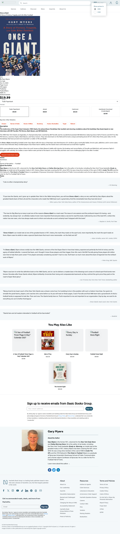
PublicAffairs (4, 91)
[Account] (110, 3)
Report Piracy (104, 503)
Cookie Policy (104, 491)
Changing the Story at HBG (68, 503)
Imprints (52, 9)
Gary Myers (6, 79)
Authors (23, 9)
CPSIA (102, 509)
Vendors (82, 510)
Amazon (4, 124)
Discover (33, 9)
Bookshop (40, 124)
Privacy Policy (104, 487)
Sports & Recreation (6, 163)
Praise (2, 176)
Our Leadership (65, 487)
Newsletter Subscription (67, 494)
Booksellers (83, 517)
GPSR (101, 512)
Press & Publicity (65, 516)
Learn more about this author (58, 463)
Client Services (84, 487)
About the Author (6, 165)
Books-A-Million (28, 124)
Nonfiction (3, 159)
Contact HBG (84, 504)
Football (18, 163)
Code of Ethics (104, 494)
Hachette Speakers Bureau (88, 497)
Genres (13, 9)
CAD (99, 12)
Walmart (72, 124)
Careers (82, 500)
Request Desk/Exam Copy (10, 155)
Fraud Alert (103, 506)
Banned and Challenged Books (67, 498)
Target (64, 124)
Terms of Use (104, 484)
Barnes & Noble (15, 124)
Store (43, 9)
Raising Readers (85, 513)
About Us (62, 9)
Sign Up (89, 409)
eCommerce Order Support (88, 494)
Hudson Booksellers (53, 124)
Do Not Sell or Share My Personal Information (107, 498)
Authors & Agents (85, 484)
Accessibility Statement (67, 506)
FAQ (81, 507)
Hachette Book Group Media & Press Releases (66, 511)
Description (4, 126)
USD (99, 9)
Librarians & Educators (87, 491)
